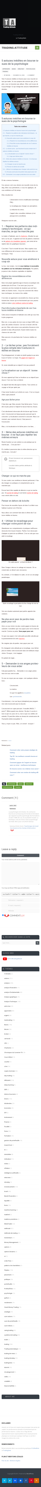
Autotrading (8, 1020)
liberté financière (10, 1196)
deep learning (9, 1085)
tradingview (8, 1363)
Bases (14, 69)
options (6, 1247)
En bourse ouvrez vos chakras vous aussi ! (24, 769)
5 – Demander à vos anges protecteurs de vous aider (19, 174)
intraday (7, 1182)
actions (6, 978)
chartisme (24, 236)
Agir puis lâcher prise (15, 156)
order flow (7, 1261)
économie (7, 1108)
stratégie (7, 1312)
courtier (6, 1062)
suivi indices (8, 1326)
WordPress (30, 1474)
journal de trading (12, 493)
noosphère (27, 693)
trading (5, 71)
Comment (20, 855)
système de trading (10, 1335)
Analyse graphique (10, 997)
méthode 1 (7, 1228)
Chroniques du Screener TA (13, 1052)
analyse (7, 983)
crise (5, 1066)
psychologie (30, 69)
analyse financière (10, 988)
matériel (7, 1214)
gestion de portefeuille (11, 1140)
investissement (9, 1187)
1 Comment (31, 75)
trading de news (9, 1353)
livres (6, 1205)
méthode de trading (10, 1233)
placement (7, 1275)
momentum (8, 1238)
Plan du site (5, 1461)
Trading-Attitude (14, 47)
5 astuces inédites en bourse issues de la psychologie (19, 130)
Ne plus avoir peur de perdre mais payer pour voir (21, 172)
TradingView (7, 1450)
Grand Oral (8, 1145)
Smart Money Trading (11, 1307)
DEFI (5, 1089)
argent (6, 1015)
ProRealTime (8, 1289)
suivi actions (8, 1316)
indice (6, 1164)
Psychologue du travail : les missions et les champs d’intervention (24, 827)
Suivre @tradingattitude (14, 959)
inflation (7, 1168)
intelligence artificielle (11, 1173)
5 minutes (7, 974)
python (6, 1298)
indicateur (7, 1159)
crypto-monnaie (9, 1071)
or (5, 1256)
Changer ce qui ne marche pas (15, 164)
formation (7, 1136)
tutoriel (6, 1367)
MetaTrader (8, 1224)
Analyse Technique (10, 1001)
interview (7, 1177)
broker (6, 1034)
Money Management (11, 1242)
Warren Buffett (9, 1386)
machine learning (10, 1210)
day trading (8, 1076)
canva (9, 740)
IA (4, 1150)
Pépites (6, 1270)
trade (6, 1340)
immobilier (7, 1154)
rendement (8, 1302)
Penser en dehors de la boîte (14, 166)
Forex (6, 1131)
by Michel (7, 75)
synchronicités (17, 696)
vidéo (6, 1377)
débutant (21, 69)
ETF (5, 1113)
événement (8, 1117)
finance (6, 1122)
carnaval (7, 1039)
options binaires (9, 1252)
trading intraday (9, 1358)
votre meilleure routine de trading (22, 303)
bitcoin (6, 1029)
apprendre (6, 69)
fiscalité (6, 1127)
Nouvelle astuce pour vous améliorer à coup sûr (20, 138)
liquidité (7, 1201)
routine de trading (32, 493)
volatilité (7, 1381)
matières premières (10, 1219)
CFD (5, 1043)
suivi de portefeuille (10, 1321)
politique (7, 1279)
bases (21, 784)
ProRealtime (35, 1448)
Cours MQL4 (8, 1057)
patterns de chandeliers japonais (16, 241)
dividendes (8, 1103)
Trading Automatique (11, 1349)
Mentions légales (15, 1461)
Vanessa (13, 809)
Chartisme (7, 1048)
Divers (6, 1099)
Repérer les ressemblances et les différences (22, 141)
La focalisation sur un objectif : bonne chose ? (19, 154)
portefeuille (8, 1284)
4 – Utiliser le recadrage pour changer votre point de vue (20, 169)
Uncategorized (9, 1372)
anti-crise (7, 1006)
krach (6, 1191)
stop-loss (22, 638)
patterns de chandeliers (12, 1265)
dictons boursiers (10, 1094)
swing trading (8, 1330)
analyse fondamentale (11, 992)
